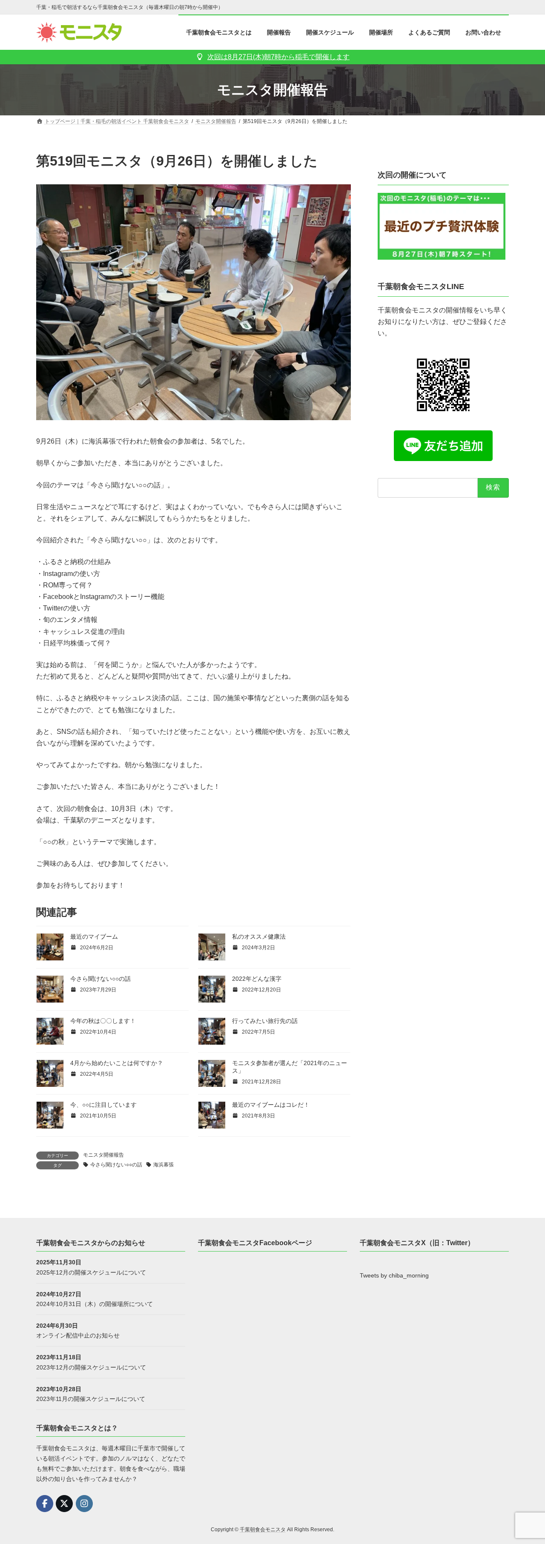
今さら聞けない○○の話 (100, 978)
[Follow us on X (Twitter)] (64, 1503)
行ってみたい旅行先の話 (265, 1020)
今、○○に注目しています (103, 1104)
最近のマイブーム (94, 936)
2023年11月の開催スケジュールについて (90, 1398)
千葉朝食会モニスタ (263, 1530)
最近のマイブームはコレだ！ (271, 1104)
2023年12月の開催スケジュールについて (91, 1367)
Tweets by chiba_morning (394, 1275)
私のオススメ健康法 (259, 936)
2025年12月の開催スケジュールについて (91, 1272)
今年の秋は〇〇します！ (103, 1020)
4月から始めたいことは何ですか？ (116, 1063)
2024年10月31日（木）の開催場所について (94, 1304)
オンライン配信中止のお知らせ (78, 1335)
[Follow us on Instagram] (84, 1503)
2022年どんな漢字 (256, 978)
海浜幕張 (163, 1165)
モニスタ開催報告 (103, 1155)
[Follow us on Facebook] (44, 1503)
